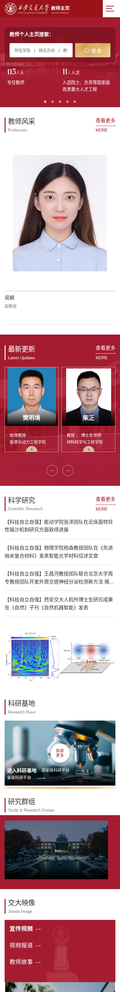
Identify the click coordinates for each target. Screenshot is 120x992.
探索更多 (60, 676)
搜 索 (96, 50)
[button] (8, 248)
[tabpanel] (32, 77)
